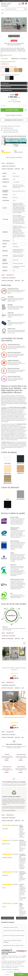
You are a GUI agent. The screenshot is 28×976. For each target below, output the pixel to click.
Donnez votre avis (19, 152)
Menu (2, 9)
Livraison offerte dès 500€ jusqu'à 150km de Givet (14, 1)
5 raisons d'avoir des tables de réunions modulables (12, 941)
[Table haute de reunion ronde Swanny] (14, 703)
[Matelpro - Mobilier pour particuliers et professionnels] (6, 5)
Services (17, 169)
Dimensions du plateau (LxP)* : (8, 61)
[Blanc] (3, 78)
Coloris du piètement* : (10, 74)
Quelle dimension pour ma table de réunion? (13, 945)
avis (15, 150)
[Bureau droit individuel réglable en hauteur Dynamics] (14, 654)
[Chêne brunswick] (20, 70)
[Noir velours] (7, 70)
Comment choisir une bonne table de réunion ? (13, 931)
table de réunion (20, 395)
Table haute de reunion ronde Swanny (14, 717)
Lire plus (6, 760)
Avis (22, 169)
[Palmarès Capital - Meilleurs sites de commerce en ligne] (14, 140)
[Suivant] (26, 25)
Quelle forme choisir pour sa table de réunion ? (13, 936)
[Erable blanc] (11, 70)
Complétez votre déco (9, 166)
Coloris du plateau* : (9, 66)
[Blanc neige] (3, 70)
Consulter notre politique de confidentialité (10, 969)
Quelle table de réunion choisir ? (10, 927)
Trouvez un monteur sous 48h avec (14, 115)
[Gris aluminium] (7, 78)
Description (10, 163)
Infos (3, 163)
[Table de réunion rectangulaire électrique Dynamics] (10, 36)
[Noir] (11, 78)
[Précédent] (2, 25)
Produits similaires (7, 169)
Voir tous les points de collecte (8, 810)
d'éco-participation (17, 101)
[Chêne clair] (16, 70)
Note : (3, 151)
